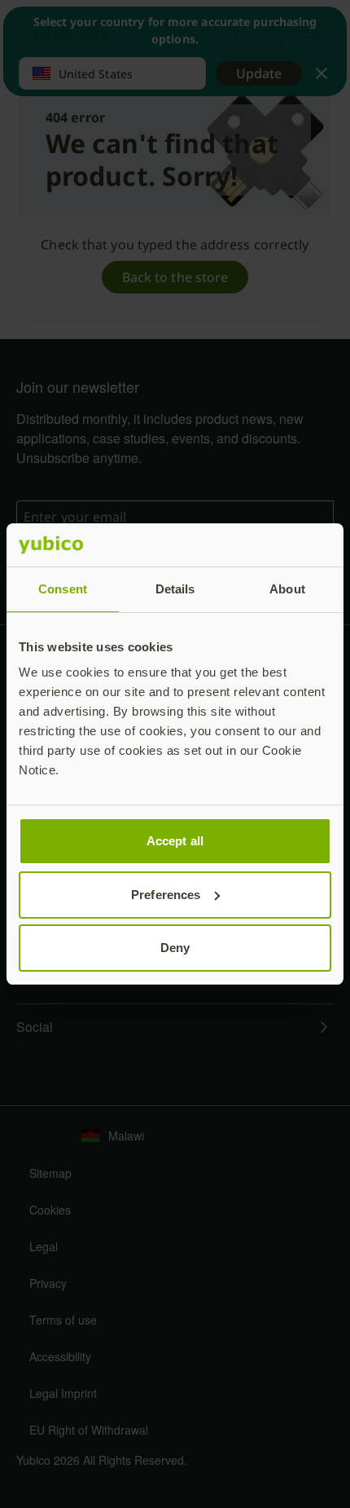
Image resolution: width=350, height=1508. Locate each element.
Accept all (175, 841)
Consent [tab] (62, 589)
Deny (175, 948)
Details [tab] (175, 589)
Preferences (165, 895)
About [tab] (287, 589)
